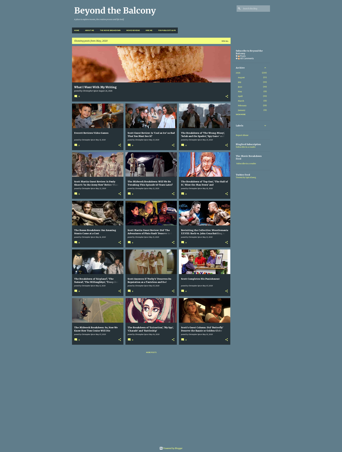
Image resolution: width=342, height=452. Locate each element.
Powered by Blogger (172, 448)
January (241, 110)
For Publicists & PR (167, 30)
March (241, 101)
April (240, 96)
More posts (151, 352)
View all (224, 41)
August (241, 77)
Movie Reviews (133, 30)
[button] (226, 96)
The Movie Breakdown (110, 30)
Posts (243, 56)
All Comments (247, 58)
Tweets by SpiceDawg (246, 177)
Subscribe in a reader (246, 147)
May (240, 91)
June (240, 87)
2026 (238, 73)
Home (76, 30)
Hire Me (149, 30)
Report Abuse (242, 135)
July (239, 82)
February (242, 105)
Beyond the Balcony (115, 10)
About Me (89, 30)
